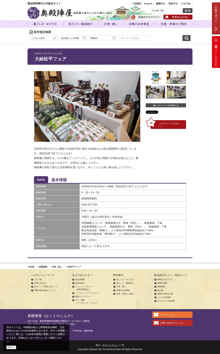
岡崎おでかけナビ (165, 279)
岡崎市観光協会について (44, 290)
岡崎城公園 (162, 283)
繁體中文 (160, 3)
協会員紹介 (80, 283)
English (148, 3)
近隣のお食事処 (123, 290)
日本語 (137, 3)
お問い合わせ (40, 283)
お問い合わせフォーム (171, 322)
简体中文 (173, 3)
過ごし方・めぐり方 (125, 279)
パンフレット (167, 314)
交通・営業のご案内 (125, 294)
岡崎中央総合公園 (165, 294)
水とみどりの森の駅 (166, 301)
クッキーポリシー (35, 337)
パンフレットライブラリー (86, 293)
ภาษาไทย (186, 3)
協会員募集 (80, 279)
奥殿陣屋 (161, 286)
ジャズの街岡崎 (164, 297)
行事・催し (121, 286)
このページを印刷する (167, 105)
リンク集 (38, 279)
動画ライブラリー (83, 296)
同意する (11, 347)
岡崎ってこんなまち (216, 54)
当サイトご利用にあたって (45, 286)
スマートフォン (110, 345)
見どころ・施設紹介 (125, 283)
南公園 (160, 290)
